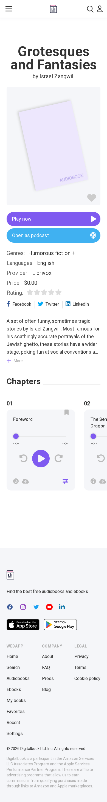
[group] (41, 452)
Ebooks (14, 689)
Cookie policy (87, 678)
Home (12, 656)
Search (13, 667)
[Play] (41, 459)
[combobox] (90, 9)
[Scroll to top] (97, 789)
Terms (80, 667)
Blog (46, 689)
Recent (13, 722)
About (47, 656)
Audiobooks (18, 678)
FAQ (46, 667)
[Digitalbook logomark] (10, 574)
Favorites (16, 711)
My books (16, 700)
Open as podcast (30, 235)
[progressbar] (41, 436)
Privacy (81, 656)
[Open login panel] (100, 9)
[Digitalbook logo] (53, 8)
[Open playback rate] (16, 481)
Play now (22, 219)
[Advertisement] (53, 31)
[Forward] (58, 458)
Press (48, 678)
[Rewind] (23, 458)
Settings (15, 733)
